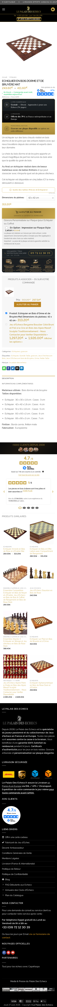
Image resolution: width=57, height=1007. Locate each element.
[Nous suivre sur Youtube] (13, 953)
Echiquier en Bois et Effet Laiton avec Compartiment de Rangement (41, 551)
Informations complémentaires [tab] (17, 384)
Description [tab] (8, 378)
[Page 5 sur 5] (37, 508)
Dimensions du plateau (13, 197)
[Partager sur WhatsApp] (4, 368)
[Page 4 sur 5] (32, 508)
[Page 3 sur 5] (28, 508)
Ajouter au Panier (28, 213)
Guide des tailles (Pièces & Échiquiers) (30, 190)
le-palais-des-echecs (17, 363)
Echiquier (15, 356)
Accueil (4, 77)
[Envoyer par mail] (17, 368)
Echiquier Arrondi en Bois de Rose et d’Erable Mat (14, 550)
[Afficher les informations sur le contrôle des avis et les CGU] (43, 471)
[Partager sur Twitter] (13, 368)
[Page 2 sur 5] (24, 508)
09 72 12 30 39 (40, 253)
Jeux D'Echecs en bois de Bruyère (20, 358)
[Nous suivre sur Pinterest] (8, 953)
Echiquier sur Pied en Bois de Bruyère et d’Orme (41, 640)
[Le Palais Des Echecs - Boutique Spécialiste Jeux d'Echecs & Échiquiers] (28, 9)
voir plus (27, 491)
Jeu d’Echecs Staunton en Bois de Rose (41, 591)
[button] (3, 9)
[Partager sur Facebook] (8, 368)
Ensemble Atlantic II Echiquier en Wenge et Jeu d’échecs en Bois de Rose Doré (15, 642)
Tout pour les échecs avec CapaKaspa (21, 966)
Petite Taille (44, 358)
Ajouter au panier (27, 304)
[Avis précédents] (4, 491)
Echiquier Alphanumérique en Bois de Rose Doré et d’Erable (41, 685)
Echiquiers (12, 77)
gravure (24, 351)
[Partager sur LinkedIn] (22, 368)
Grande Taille (24, 356)
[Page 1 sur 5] (20, 508)
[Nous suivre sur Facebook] (4, 953)
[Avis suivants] (53, 491)
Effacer (52, 193)
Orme (36, 358)
